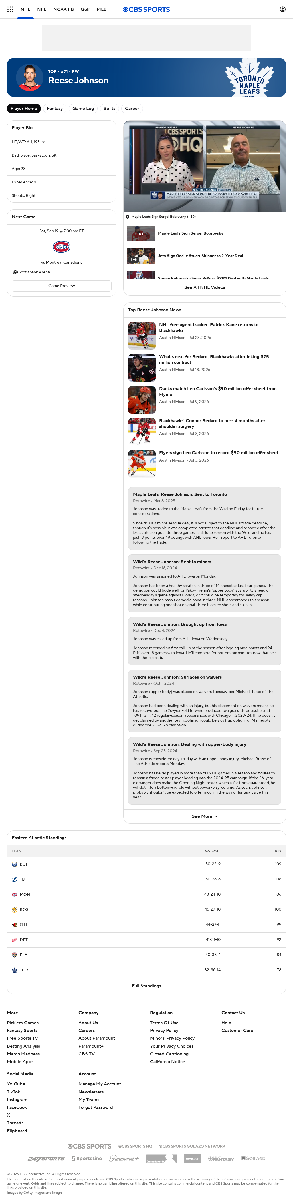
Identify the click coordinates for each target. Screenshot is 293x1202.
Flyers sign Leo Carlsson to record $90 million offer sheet (218, 453)
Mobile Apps (20, 1062)
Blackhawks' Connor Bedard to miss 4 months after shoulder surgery (212, 423)
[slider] (204, 195)
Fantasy (55, 108)
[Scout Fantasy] (221, 1158)
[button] (10, 9)
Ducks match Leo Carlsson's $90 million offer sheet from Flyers (218, 391)
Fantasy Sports (22, 1030)
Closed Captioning (169, 1048)
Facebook (17, 1107)
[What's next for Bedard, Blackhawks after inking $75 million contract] (142, 368)
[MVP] (192, 1156)
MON (25, 894)
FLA (23, 955)
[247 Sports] (46, 1158)
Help (226, 1023)
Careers (86, 1030)
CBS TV (86, 1054)
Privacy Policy (164, 1030)
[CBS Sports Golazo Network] (192, 1146)
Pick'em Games (23, 1023)
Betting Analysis (23, 1046)
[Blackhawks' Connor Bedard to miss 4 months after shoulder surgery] (142, 432)
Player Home (24, 108)
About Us (88, 1023)
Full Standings (146, 986)
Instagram (17, 1100)
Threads (15, 1123)
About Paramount (96, 1038)
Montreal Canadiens (64, 262)
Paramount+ (91, 1046)
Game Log (83, 108)
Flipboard (17, 1131)
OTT (24, 924)
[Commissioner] (161, 1156)
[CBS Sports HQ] (135, 1146)
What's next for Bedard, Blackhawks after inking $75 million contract (214, 359)
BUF (24, 864)
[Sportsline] (87, 1158)
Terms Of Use (164, 1023)
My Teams (88, 1100)
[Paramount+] (124, 1157)
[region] (205, 166)
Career (132, 108)
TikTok (13, 1092)
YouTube (16, 1084)
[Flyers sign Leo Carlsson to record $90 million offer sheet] (142, 464)
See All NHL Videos (204, 287)
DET (24, 940)
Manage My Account (99, 1084)
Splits (109, 108)
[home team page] (61, 247)
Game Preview (61, 286)
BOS (24, 909)
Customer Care (237, 1030)
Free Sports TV (22, 1038)
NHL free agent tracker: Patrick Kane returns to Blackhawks (208, 327)
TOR (24, 970)
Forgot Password (95, 1107)
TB (22, 879)
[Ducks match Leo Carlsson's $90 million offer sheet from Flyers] (142, 400)
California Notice (167, 1056)
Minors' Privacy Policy (172, 1038)
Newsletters (91, 1092)
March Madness (23, 1054)
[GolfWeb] (253, 1158)
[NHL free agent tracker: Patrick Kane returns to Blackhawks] (142, 336)
